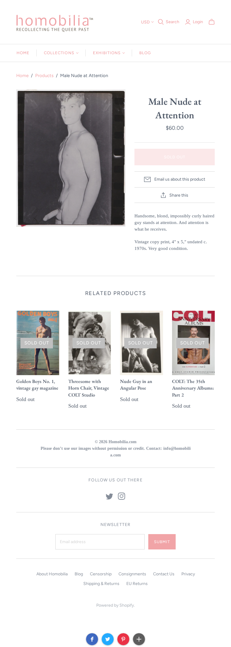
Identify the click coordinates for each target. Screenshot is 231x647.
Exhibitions (107, 53)
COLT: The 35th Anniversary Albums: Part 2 (193, 388)
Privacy (188, 574)
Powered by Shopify (115, 605)
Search (172, 21)
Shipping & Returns (101, 583)
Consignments (132, 574)
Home (23, 53)
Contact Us (163, 574)
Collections (59, 53)
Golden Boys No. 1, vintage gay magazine (37, 384)
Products (44, 75)
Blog (145, 53)
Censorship (101, 574)
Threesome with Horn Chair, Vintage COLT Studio (88, 388)
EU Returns (137, 583)
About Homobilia (52, 574)
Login (198, 21)
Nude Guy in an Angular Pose (136, 384)
